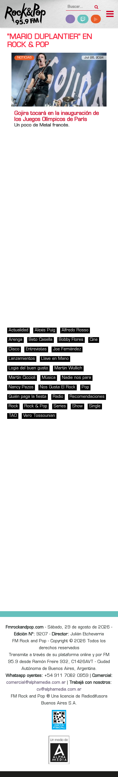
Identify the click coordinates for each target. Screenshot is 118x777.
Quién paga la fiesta (27, 397)
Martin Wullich (68, 368)
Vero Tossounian (39, 416)
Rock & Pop (35, 406)
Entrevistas (36, 349)
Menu (110, 15)
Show (77, 406)
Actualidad (18, 330)
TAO (13, 416)
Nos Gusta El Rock (57, 387)
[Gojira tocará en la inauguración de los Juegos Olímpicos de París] (59, 79)
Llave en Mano (55, 359)
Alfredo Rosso (75, 330)
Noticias (24, 57)
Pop (85, 387)
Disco (14, 349)
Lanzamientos (22, 359)
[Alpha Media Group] (59, 750)
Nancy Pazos (21, 387)
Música (49, 378)
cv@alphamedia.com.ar (59, 689)
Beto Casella (40, 340)
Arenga (15, 340)
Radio (58, 397)
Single (95, 406)
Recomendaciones (87, 397)
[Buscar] (96, 5)
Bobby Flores (71, 340)
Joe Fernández (67, 349)
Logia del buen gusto (28, 368)
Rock (13, 406)
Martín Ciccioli (22, 378)
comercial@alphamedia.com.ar (36, 683)
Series (60, 406)
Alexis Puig (45, 330)
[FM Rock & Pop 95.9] (23, 14)
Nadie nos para (76, 378)
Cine (94, 340)
